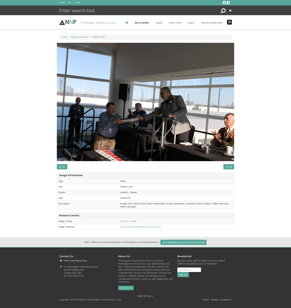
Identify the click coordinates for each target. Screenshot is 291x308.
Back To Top (144, 295)
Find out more (126, 288)
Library (159, 23)
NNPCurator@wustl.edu (75, 260)
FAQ (69, 2)
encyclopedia (142, 23)
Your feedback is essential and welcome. (182, 242)
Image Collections (80, 37)
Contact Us (225, 299)
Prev (62, 166)
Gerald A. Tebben (128, 221)
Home (64, 37)
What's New (175, 23)
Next (228, 166)
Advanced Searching (211, 23)
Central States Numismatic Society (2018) (140, 226)
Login (77, 2)
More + (191, 23)
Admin (62, 2)
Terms (206, 299)
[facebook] (228, 2)
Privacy (214, 299)
